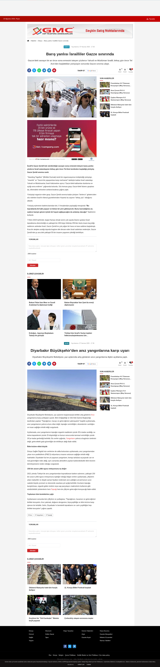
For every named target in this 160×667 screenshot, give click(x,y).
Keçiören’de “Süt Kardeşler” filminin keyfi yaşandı (44, 619)
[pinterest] (54, 70)
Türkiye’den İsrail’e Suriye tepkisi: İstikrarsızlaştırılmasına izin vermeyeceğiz (78, 334)
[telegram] (44, 70)
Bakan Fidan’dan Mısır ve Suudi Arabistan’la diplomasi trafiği (42, 304)
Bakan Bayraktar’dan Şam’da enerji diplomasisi (79, 304)
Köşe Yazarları (68, 631)
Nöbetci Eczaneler (106, 637)
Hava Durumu (104, 631)
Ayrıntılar (81, 664)
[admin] (74, 646)
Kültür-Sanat (49, 634)
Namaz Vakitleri (105, 640)
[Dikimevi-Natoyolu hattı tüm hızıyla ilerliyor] (44, 574)
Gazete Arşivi (86, 637)
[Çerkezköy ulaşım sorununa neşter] (79, 605)
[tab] (33, 239)
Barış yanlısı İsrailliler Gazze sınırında (56, 41)
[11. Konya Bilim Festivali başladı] (79, 574)
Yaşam (31, 640)
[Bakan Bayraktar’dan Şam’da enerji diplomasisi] (79, 289)
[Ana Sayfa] (28, 41)
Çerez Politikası (70, 655)
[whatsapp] (39, 70)
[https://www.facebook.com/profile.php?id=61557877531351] (65, 646)
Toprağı (54, 489)
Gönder (32, 265)
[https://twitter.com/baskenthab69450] (69, 646)
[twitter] (34, 70)
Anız (92, 415)
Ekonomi (48, 631)
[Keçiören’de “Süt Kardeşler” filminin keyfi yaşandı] (44, 605)
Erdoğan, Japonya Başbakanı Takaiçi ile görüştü (41, 334)
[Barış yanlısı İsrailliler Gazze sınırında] (62, 97)
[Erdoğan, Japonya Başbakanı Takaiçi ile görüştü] (44, 320)
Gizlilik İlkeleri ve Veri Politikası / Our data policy (93, 655)
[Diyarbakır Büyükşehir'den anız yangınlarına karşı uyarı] (62, 390)
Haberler (33, 41)
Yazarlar (152, 19)
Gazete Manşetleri (106, 634)
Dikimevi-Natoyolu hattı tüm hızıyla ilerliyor (43, 589)
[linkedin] (49, 70)
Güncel (31, 634)
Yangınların (70, 438)
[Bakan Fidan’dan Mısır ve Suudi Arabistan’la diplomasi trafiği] (44, 289)
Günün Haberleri (87, 631)
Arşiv (83, 634)
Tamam (88, 664)
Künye (55, 655)
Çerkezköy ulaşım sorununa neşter (78, 618)
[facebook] (29, 70)
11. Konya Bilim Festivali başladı (77, 588)
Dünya (40, 41)
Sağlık (31, 637)
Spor (47, 637)
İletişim (61, 655)
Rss (50, 655)
